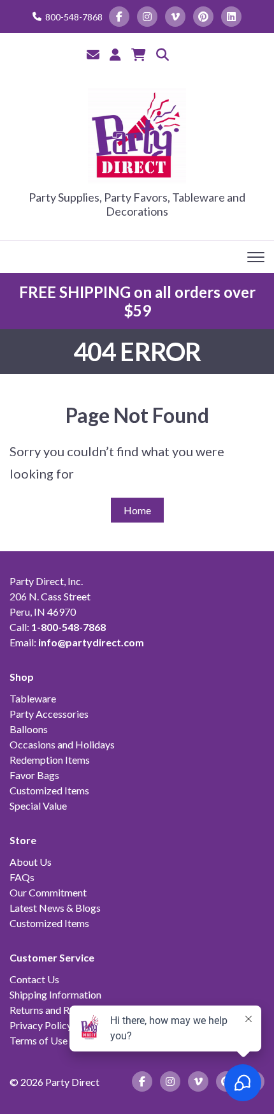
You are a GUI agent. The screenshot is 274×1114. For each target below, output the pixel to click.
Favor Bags (34, 775)
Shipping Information (55, 994)
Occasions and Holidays (62, 744)
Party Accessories (49, 714)
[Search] (162, 54)
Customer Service (52, 957)
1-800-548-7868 (68, 627)
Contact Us (34, 979)
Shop (22, 677)
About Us (31, 862)
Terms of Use (39, 1040)
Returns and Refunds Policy (69, 1010)
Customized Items (49, 790)
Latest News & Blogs (55, 908)
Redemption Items (50, 760)
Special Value (38, 805)
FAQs (22, 877)
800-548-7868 (74, 16)
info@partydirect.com (91, 642)
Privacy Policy (41, 1025)
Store (23, 840)
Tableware (33, 698)
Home (137, 510)
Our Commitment (48, 892)
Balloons (29, 729)
